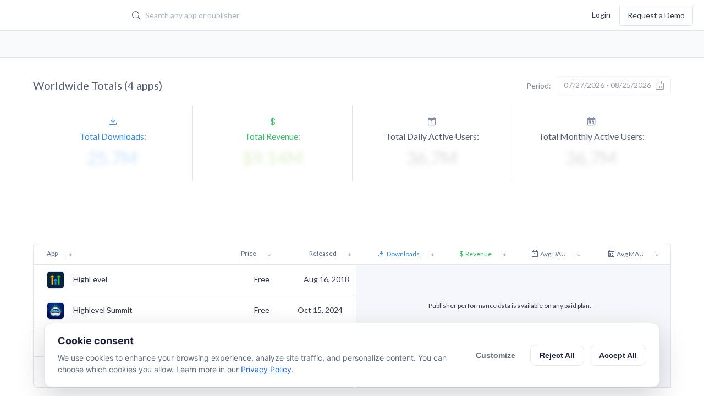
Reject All (557, 355)
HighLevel (90, 279)
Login (601, 14)
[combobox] (305, 15)
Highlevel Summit (103, 310)
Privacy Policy (266, 369)
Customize (495, 355)
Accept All (618, 355)
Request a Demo (656, 15)
